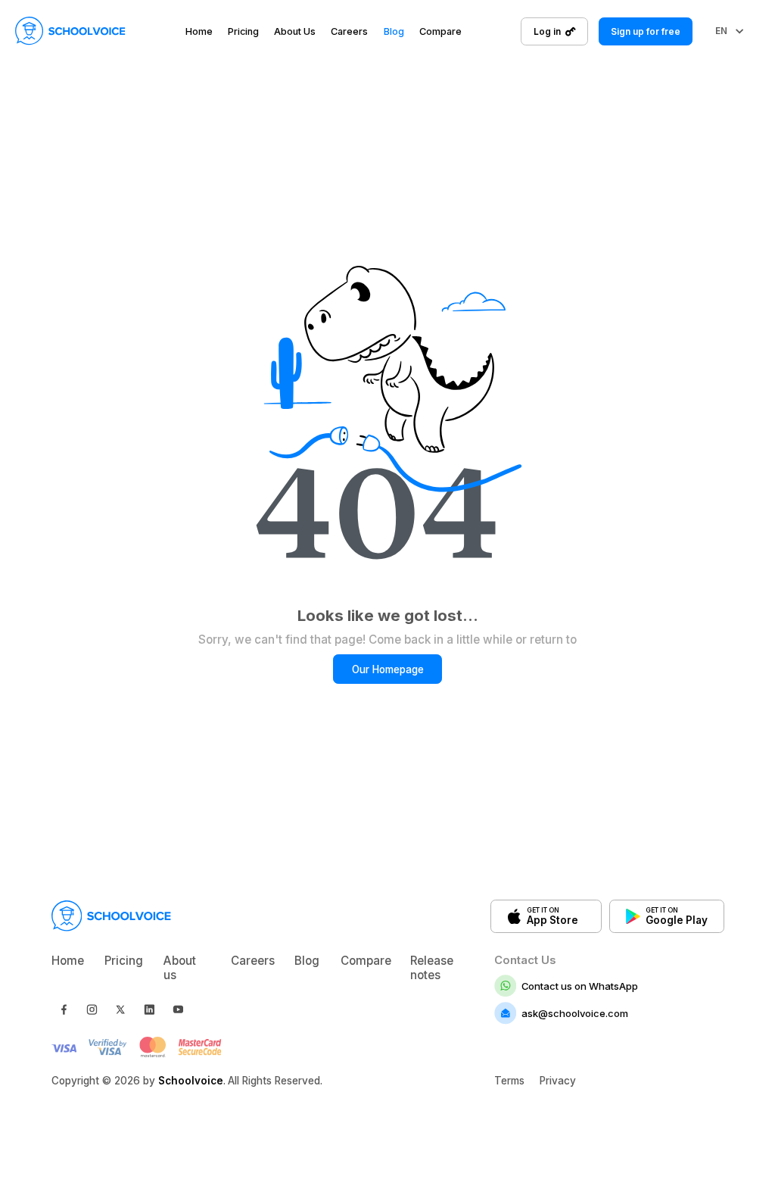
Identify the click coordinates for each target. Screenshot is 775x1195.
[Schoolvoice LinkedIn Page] (149, 1009)
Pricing (243, 32)
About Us (295, 32)
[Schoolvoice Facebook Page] (63, 1009)
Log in (547, 32)
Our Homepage (388, 669)
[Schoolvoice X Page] (120, 1009)
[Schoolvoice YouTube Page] (178, 1009)
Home (199, 32)
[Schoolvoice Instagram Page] (91, 1009)
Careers (349, 32)
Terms (509, 1081)
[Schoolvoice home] (70, 31)
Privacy (558, 1081)
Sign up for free (645, 32)
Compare (440, 32)
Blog (394, 32)
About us (179, 967)
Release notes (431, 967)
